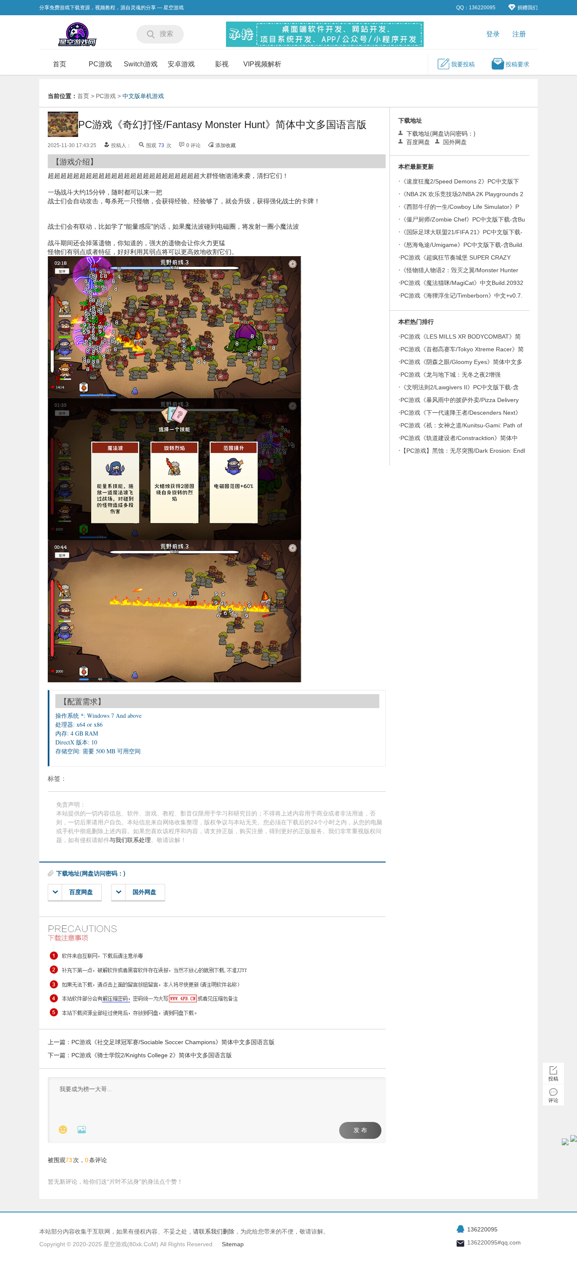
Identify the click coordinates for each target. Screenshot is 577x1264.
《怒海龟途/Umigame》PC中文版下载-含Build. (462, 244)
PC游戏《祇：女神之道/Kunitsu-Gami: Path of (461, 425)
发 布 (360, 1130)
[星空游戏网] (77, 35)
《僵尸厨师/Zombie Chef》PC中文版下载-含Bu (462, 219)
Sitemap (233, 1244)
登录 (493, 34)
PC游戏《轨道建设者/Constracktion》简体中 (459, 438)
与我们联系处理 (130, 840)
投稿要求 (517, 64)
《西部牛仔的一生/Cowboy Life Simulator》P (459, 206)
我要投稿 (463, 64)
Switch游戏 (141, 64)
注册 (519, 34)
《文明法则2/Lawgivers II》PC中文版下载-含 (459, 387)
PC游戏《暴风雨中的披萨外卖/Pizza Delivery (459, 400)
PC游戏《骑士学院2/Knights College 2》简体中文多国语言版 (151, 1055)
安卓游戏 (181, 64)
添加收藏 (225, 145)
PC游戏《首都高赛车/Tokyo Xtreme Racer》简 (462, 349)
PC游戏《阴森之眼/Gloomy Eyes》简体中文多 (461, 361)
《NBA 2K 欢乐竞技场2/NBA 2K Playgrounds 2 (461, 194)
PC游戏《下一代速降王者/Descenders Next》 (460, 412)
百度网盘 (81, 892)
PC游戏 (100, 64)
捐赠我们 (527, 8)
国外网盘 (144, 892)
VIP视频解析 (262, 64)
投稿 (553, 1079)
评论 (553, 1100)
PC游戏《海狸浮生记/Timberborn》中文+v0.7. (461, 295)
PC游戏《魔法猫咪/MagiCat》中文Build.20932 (461, 282)
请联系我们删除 (213, 1231)
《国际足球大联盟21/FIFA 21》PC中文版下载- (461, 232)
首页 (59, 64)
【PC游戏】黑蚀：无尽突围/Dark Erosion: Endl (462, 450)
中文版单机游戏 (143, 96)
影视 (222, 64)
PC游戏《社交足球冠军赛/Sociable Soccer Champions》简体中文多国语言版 (173, 1042)
